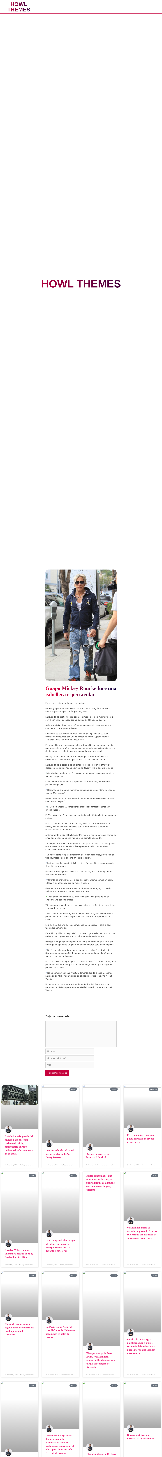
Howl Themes (18, 7)
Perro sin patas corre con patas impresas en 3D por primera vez (140, 1139)
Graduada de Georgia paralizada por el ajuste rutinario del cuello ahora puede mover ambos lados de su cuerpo (141, 1346)
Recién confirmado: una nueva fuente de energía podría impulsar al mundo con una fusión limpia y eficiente (100, 1182)
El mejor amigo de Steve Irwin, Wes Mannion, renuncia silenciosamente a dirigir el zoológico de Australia (100, 1360)
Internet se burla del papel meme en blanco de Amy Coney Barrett (60, 1154)
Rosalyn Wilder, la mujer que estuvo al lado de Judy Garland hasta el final (19, 1253)
